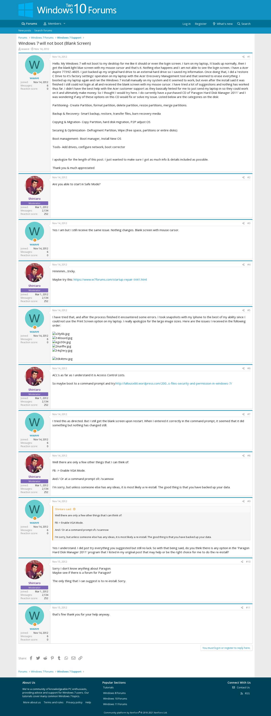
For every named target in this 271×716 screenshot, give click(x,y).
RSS (247, 693)
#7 (248, 414)
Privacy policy (74, 702)
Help (88, 702)
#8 (248, 455)
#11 (248, 607)
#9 (248, 501)
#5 (248, 310)
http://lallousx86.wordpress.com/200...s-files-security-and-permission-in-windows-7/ (174, 383)
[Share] (243, 57)
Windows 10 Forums (115, 698)
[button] (64, 23)
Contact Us (243, 687)
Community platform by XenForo (135, 712)
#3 (248, 223)
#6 (248, 368)
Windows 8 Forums (114, 693)
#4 (248, 264)
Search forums (43, 30)
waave (25, 49)
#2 (248, 177)
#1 (248, 56)
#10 (248, 561)
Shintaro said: (63, 509)
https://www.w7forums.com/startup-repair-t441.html (110, 279)
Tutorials (108, 687)
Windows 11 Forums (115, 704)
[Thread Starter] (35, 74)
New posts (24, 30)
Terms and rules (53, 702)
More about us (32, 702)
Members (54, 23)
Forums (31, 23)
